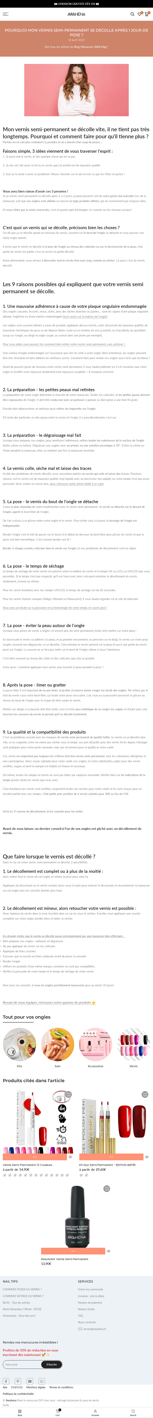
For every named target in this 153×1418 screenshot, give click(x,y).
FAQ (80, 1315)
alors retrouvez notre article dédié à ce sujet (77, 483)
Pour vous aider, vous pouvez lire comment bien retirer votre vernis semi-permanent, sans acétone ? (64, 344)
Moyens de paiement (90, 1302)
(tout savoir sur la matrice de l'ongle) (85, 316)
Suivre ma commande (90, 1289)
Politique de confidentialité (18, 1393)
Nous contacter (87, 1322)
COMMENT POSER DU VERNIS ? (22, 1289)
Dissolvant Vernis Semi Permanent (64, 1259)
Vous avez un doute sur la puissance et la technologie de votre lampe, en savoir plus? (55, 607)
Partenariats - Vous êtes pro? (19, 1315)
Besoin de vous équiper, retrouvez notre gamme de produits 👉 (49, 1002)
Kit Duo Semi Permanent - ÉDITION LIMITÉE (107, 1165)
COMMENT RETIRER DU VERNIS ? (23, 1296)
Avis (5, 1387)
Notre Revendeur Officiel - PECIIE (22, 1309)
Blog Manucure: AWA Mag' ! (91, 46)
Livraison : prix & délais (91, 1296)
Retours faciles (86, 1309)
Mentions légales (36, 1387)
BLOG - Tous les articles (16, 1302)
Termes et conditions (61, 1387)
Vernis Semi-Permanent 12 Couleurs (27, 1165)
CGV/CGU (17, 1387)
